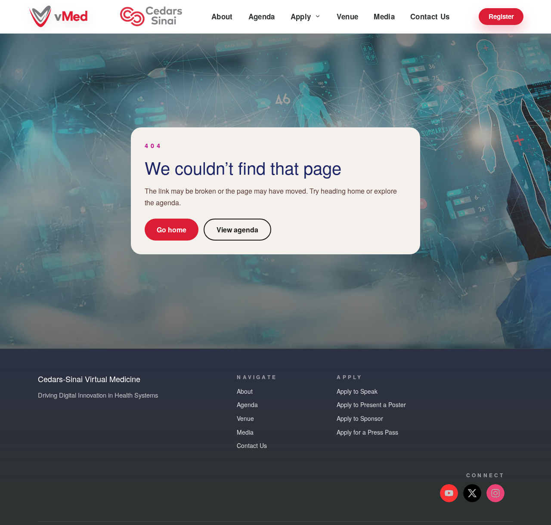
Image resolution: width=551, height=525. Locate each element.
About (222, 16)
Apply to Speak (357, 391)
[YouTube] (449, 493)
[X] (472, 493)
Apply (301, 16)
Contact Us (429, 16)
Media (384, 16)
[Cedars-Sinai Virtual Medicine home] (59, 16)
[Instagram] (495, 493)
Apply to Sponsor (360, 418)
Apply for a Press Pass (367, 432)
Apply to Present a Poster (371, 404)
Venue (347, 16)
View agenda (237, 230)
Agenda (261, 16)
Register (501, 16)
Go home (171, 230)
